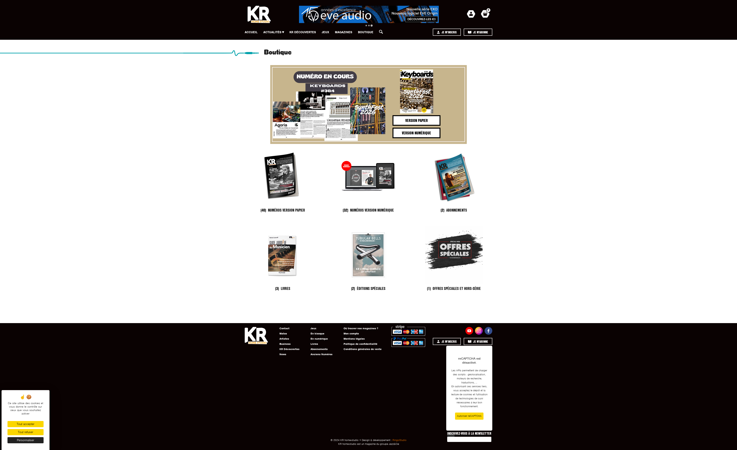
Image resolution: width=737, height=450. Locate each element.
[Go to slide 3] (371, 25)
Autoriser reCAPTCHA (469, 416)
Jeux (325, 32)
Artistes (284, 338)
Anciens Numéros (321, 354)
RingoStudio (399, 440)
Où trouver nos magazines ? (361, 328)
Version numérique (416, 133)
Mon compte (351, 333)
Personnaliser (25, 440)
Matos (283, 333)
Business (285, 344)
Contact (284, 328)
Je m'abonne (480, 32)
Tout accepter (25, 424)
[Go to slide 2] (369, 25)
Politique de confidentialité (360, 344)
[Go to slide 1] (366, 25)
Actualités (272, 32)
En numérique (319, 338)
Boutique (365, 32)
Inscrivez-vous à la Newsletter (469, 433)
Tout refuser (25, 432)
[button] (382, 33)
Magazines (343, 32)
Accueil (251, 32)
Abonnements (319, 349)
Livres (314, 344)
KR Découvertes (302, 32)
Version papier (416, 120)
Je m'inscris (449, 32)
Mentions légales (354, 338)
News (282, 354)
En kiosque (317, 333)
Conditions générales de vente (363, 349)
